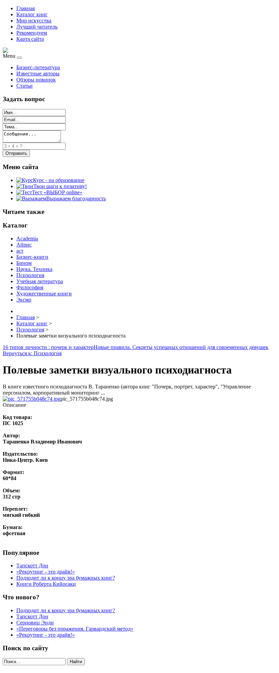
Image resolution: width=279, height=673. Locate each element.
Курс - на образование (58, 180)
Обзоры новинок (36, 80)
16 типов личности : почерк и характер (48, 347)
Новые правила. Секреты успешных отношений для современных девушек (181, 347)
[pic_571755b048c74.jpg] (32, 399)
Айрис (24, 245)
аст (19, 251)
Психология (30, 275)
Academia (27, 238)
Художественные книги (44, 293)
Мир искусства (33, 20)
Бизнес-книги (32, 257)
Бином (24, 263)
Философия (29, 287)
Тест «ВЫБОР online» (57, 192)
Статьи (24, 86)
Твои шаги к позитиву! (60, 186)
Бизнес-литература (38, 67)
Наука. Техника (34, 269)
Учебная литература (39, 281)
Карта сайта (30, 39)
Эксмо (23, 300)
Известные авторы (38, 73)
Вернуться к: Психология (32, 353)
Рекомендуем (31, 33)
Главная (25, 8)
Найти (76, 661)
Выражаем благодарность (76, 198)
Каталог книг (32, 14)
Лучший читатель (37, 27)
